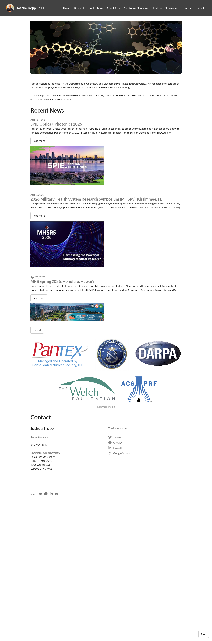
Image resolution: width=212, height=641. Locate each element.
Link (167, 132)
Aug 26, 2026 (38, 119)
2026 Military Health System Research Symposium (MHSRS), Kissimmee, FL (96, 199)
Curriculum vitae (117, 428)
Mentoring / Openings (136, 7)
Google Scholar (122, 453)
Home (66, 7)
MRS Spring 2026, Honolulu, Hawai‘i (62, 281)
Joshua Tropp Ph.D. (30, 8)
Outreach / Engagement (166, 7)
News (187, 7)
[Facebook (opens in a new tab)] (46, 493)
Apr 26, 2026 (37, 277)
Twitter (117, 437)
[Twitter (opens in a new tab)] (40, 493)
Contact (199, 7)
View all (37, 330)
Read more (39, 140)
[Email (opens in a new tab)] (56, 493)
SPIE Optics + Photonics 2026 (56, 124)
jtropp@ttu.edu (39, 436)
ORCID (117, 442)
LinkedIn (118, 447)
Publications (96, 7)
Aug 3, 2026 (37, 194)
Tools (204, 634)
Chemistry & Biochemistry (45, 452)
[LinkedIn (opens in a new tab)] (51, 493)
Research (79, 7)
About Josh (113, 7)
